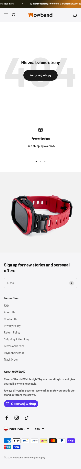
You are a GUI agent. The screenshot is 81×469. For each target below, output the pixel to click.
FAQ (6, 305)
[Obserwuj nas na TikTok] (26, 417)
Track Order (11, 359)
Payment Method (14, 352)
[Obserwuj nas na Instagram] (16, 417)
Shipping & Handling (16, 339)
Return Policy (12, 332)
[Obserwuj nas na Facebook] (6, 417)
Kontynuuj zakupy (40, 75)
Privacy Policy (12, 325)
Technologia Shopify (34, 457)
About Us (9, 312)
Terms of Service (14, 346)
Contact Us (10, 319)
